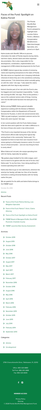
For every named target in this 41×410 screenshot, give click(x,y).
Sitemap (20, 401)
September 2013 (11, 332)
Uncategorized (11, 347)
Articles (3, 192)
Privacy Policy (20, 399)
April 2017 (9, 270)
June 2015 (9, 319)
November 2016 (11, 283)
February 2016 (11, 307)
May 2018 (9, 254)
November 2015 (11, 311)
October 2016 (10, 287)
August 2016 (10, 291)
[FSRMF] (7, 6)
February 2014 (11, 328)
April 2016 (9, 299)
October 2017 (10, 258)
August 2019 (10, 241)
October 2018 (10, 245)
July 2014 (9, 323)
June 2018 (9, 250)
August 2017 (10, 262)
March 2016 (10, 303)
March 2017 (10, 274)
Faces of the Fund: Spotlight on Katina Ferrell (21, 215)
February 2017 (11, 278)
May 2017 (9, 266)
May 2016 (9, 295)
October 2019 (10, 237)
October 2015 (10, 315)
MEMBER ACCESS (20, 394)
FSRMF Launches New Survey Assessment (20, 226)
